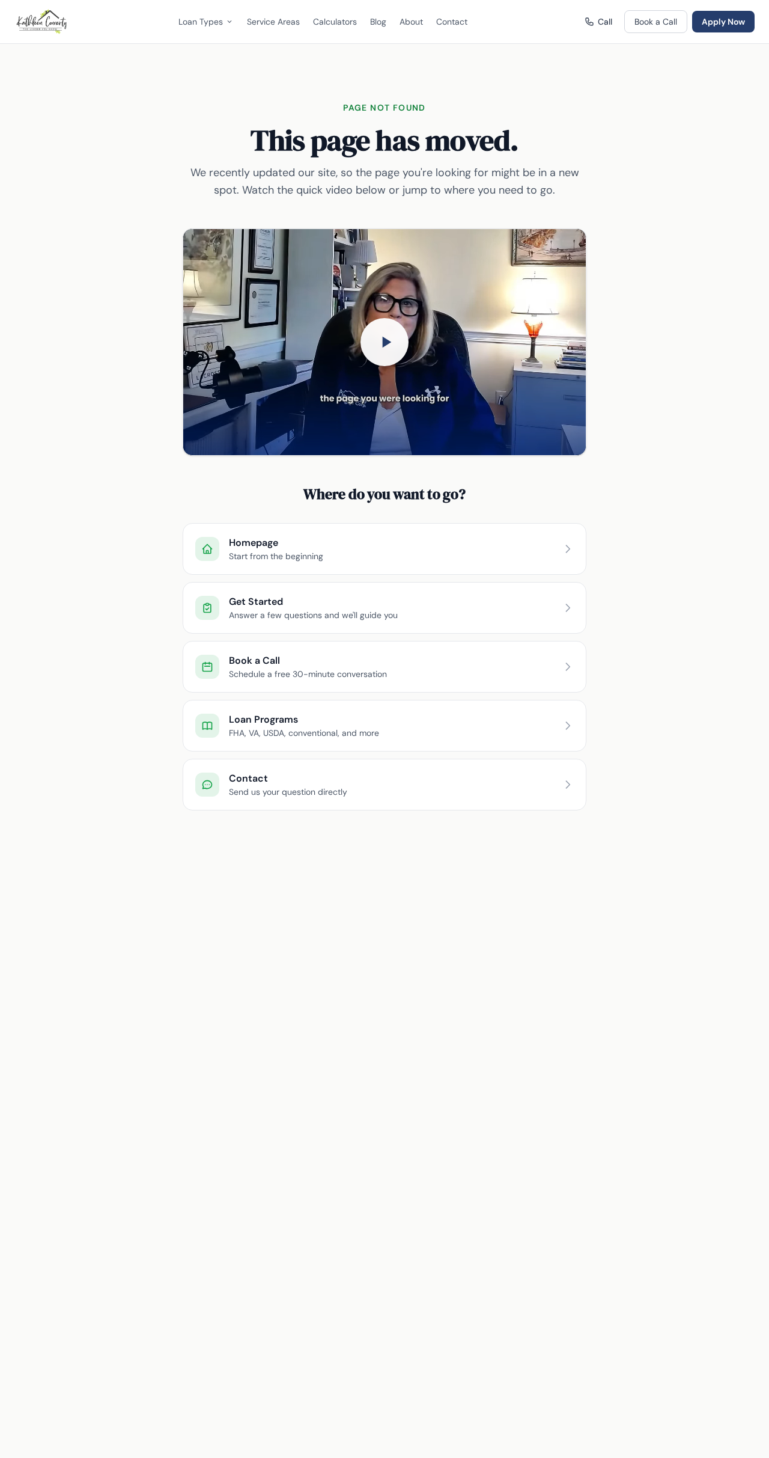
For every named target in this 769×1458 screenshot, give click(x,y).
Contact (451, 21)
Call (605, 21)
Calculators (335, 21)
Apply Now (723, 21)
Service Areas (273, 21)
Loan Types (200, 21)
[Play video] (384, 342)
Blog (378, 21)
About (411, 21)
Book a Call (655, 21)
